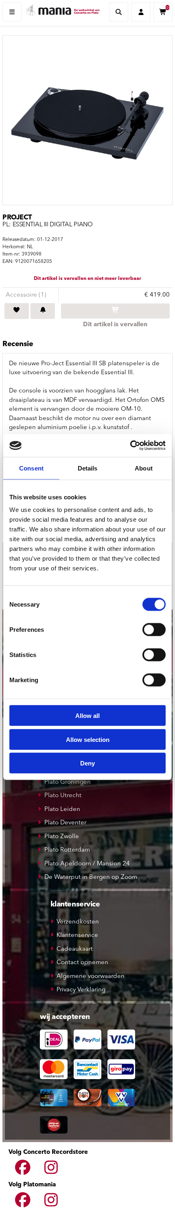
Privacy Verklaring (81, 990)
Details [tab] (88, 467)
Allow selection (87, 739)
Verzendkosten (78, 922)
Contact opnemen (82, 963)
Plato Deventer (65, 823)
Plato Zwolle (61, 837)
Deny (87, 763)
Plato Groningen (67, 782)
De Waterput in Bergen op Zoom (90, 877)
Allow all (87, 715)
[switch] (154, 629)
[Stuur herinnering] (43, 311)
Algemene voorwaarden (91, 976)
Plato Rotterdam (67, 850)
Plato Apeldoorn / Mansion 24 (87, 864)
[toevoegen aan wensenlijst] (16, 311)
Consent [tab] (31, 467)
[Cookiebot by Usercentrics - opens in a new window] (130, 445)
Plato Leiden (62, 809)
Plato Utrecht (62, 796)
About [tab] (144, 467)
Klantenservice (77, 935)
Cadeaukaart (75, 949)
